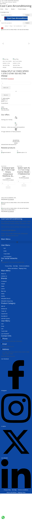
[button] (0, 21)
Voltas (6, 101)
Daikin (23, 176)
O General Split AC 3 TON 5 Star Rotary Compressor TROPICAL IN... (8, 172)
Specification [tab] (16, 141)
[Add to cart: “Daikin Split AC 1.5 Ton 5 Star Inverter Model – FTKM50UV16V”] (24, 185)
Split (25, 26)
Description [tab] (16, 140)
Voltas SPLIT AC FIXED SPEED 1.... (8, 209)
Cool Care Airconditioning (15, 6)
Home (6, 26)
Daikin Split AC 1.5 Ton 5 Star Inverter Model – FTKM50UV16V (24, 171)
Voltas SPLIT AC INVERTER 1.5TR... (8, 197)
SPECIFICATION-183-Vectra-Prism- (9, 144)
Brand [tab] (16, 143)
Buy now (6, 95)
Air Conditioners (18, 26)
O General (8, 178)
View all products (5, 110)
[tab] (16, 140)
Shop (11, 26)
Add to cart (5, 87)
